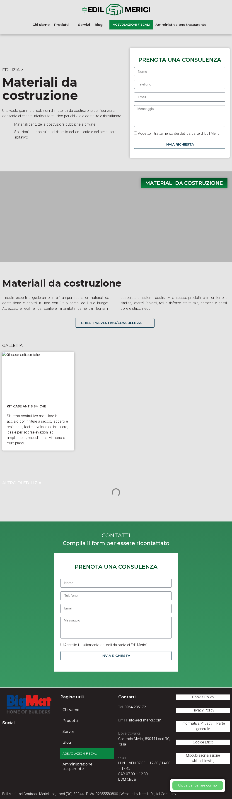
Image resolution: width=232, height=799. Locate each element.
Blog (67, 742)
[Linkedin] (18, 733)
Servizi (68, 731)
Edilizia (11, 69)
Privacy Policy (203, 710)
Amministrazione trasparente (77, 766)
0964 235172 (135, 707)
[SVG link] (29, 704)
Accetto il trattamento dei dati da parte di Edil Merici (179, 133)
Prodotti (70, 721)
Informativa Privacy (196, 723)
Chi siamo (71, 710)
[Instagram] (30, 733)
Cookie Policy (203, 697)
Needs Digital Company (157, 794)
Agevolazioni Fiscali (80, 753)
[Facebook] (5, 733)
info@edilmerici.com (144, 720)
